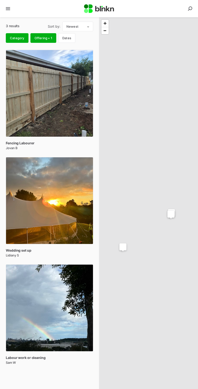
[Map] (148, 203)
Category (17, 38)
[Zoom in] (105, 23)
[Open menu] (8, 8)
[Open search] (190, 8)
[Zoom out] (105, 30)
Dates (66, 38)
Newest (72, 26)
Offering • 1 (43, 38)
